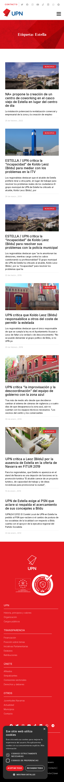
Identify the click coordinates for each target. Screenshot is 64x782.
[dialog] (25, 752)
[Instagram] (32, 4)
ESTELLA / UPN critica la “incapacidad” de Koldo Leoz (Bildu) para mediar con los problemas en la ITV (27, 166)
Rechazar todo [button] (35, 768)
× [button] (44, 729)
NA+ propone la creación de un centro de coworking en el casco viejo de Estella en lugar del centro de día (31, 99)
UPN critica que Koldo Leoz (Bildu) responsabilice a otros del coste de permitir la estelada (31, 318)
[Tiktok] (43, 4)
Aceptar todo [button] (15, 768)
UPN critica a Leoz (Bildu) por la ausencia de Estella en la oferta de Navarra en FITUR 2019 (31, 462)
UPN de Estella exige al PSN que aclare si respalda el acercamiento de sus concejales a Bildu (31, 504)
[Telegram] (58, 4)
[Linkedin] (48, 4)
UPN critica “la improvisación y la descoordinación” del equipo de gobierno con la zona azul (30, 390)
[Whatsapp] (53, 4)
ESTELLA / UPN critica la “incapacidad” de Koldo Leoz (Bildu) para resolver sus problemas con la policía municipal (31, 242)
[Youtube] (38, 4)
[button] (25, 774)
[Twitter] (22, 4)
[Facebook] (27, 4)
